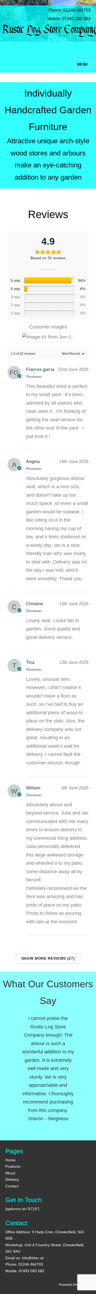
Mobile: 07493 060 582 (65, 18)
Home (10, 1160)
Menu (82, 64)
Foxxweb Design (71, 1285)
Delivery (12, 1179)
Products (12, 1166)
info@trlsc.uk (33, 1258)
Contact (11, 1186)
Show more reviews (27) (48, 958)
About (10, 1173)
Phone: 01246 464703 (66, 10)
